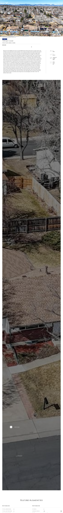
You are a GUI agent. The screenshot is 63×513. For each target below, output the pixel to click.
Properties (37, 3)
